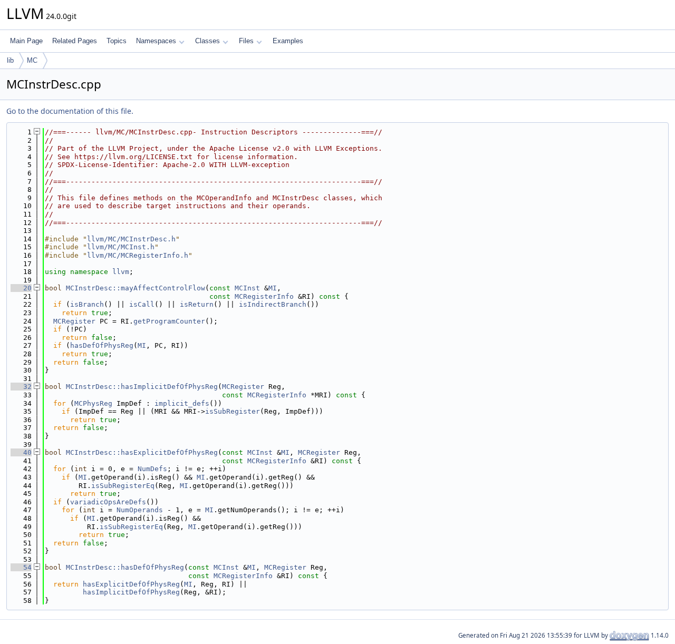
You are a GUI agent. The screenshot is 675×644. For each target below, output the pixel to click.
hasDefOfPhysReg (101, 345)
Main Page (26, 41)
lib (10, 60)
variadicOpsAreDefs (108, 502)
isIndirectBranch (272, 304)
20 (21, 288)
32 (21, 387)
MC (32, 60)
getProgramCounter (169, 321)
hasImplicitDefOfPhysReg (131, 592)
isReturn (197, 304)
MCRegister (74, 321)
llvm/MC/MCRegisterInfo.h (137, 255)
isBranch (87, 304)
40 (21, 452)
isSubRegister (232, 411)
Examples (288, 41)
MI (272, 288)
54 (21, 567)
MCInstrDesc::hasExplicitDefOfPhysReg (142, 452)
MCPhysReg (93, 403)
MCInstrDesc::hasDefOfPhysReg (125, 567)
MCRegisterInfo (264, 296)
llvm (120, 272)
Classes (207, 41)
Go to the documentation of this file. (69, 111)
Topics (117, 41)
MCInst (247, 288)
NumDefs (152, 469)
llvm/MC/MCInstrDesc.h (131, 239)
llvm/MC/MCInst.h (121, 247)
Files (246, 41)
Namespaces (156, 41)
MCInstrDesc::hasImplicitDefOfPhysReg (142, 387)
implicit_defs (182, 403)
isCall (142, 304)
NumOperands (140, 510)
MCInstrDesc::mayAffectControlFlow (135, 288)
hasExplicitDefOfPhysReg (131, 584)
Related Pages (74, 41)
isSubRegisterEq (123, 486)
